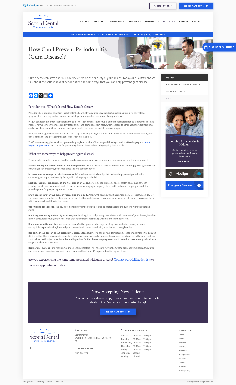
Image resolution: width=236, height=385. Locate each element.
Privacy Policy (184, 370)
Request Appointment (196, 6)
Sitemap (182, 366)
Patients (168, 21)
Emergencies (152, 21)
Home (181, 334)
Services (98, 21)
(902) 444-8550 (81, 353)
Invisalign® (116, 21)
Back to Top (59, 382)
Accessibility (40, 382)
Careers (183, 21)
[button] (219, 47)
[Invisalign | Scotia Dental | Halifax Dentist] (184, 173)
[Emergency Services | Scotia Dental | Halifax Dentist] (184, 185)
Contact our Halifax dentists (132, 259)
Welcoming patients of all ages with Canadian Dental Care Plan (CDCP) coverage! (117, 34)
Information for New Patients (183, 84)
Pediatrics (135, 21)
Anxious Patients (175, 91)
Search (49, 382)
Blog (168, 98)
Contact (197, 21)
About (83, 21)
